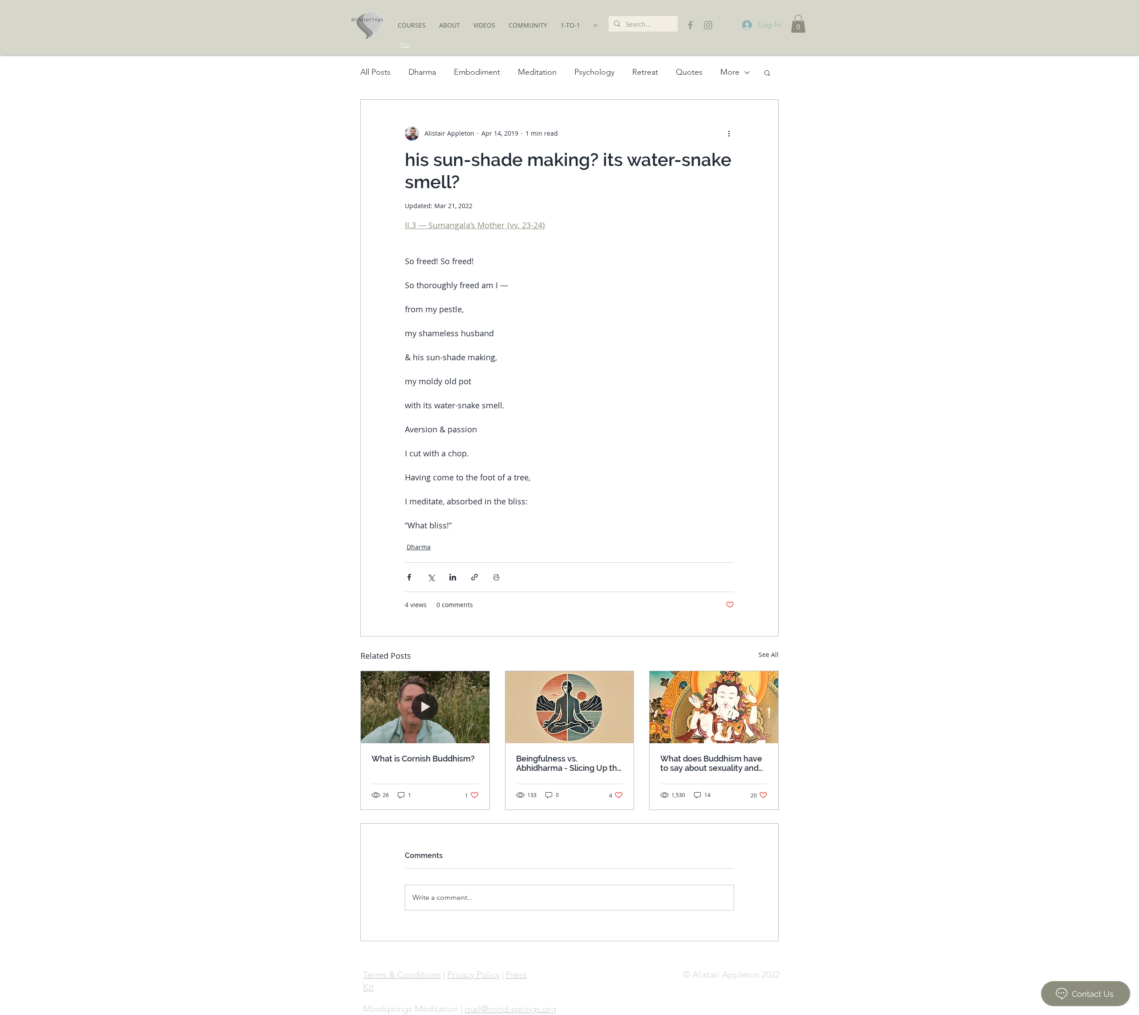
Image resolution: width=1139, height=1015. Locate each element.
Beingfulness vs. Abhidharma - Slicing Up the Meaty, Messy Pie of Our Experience (569, 763)
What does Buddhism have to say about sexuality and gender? (711, 763)
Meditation (537, 72)
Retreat (645, 72)
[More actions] (728, 133)
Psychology (594, 72)
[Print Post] (496, 577)
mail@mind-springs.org (510, 1008)
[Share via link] (474, 577)
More (729, 72)
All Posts (375, 72)
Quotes (689, 72)
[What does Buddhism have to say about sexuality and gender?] (714, 707)
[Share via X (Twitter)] (431, 577)
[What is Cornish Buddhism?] (425, 707)
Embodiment (477, 72)
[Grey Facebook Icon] (690, 25)
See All (769, 654)
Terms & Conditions (402, 974)
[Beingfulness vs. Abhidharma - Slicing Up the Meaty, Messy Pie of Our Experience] (569, 707)
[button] (411, 25)
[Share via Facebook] (409, 577)
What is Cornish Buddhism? (423, 758)
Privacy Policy (473, 974)
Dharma (422, 72)
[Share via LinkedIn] (452, 577)
